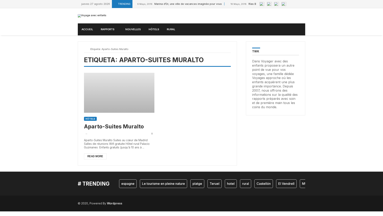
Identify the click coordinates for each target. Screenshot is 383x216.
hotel (231, 184)
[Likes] (291, 3)
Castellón (264, 184)
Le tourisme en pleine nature (163, 184)
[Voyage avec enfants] (92, 15)
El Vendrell (286, 184)
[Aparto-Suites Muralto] (119, 93)
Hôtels (90, 119)
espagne (127, 184)
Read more (95, 156)
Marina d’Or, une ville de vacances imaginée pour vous (179, 3)
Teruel (214, 184)
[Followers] (295, 3)
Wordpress (114, 203)
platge (197, 184)
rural (245, 184)
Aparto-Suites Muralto (114, 126)
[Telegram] (304, 3)
